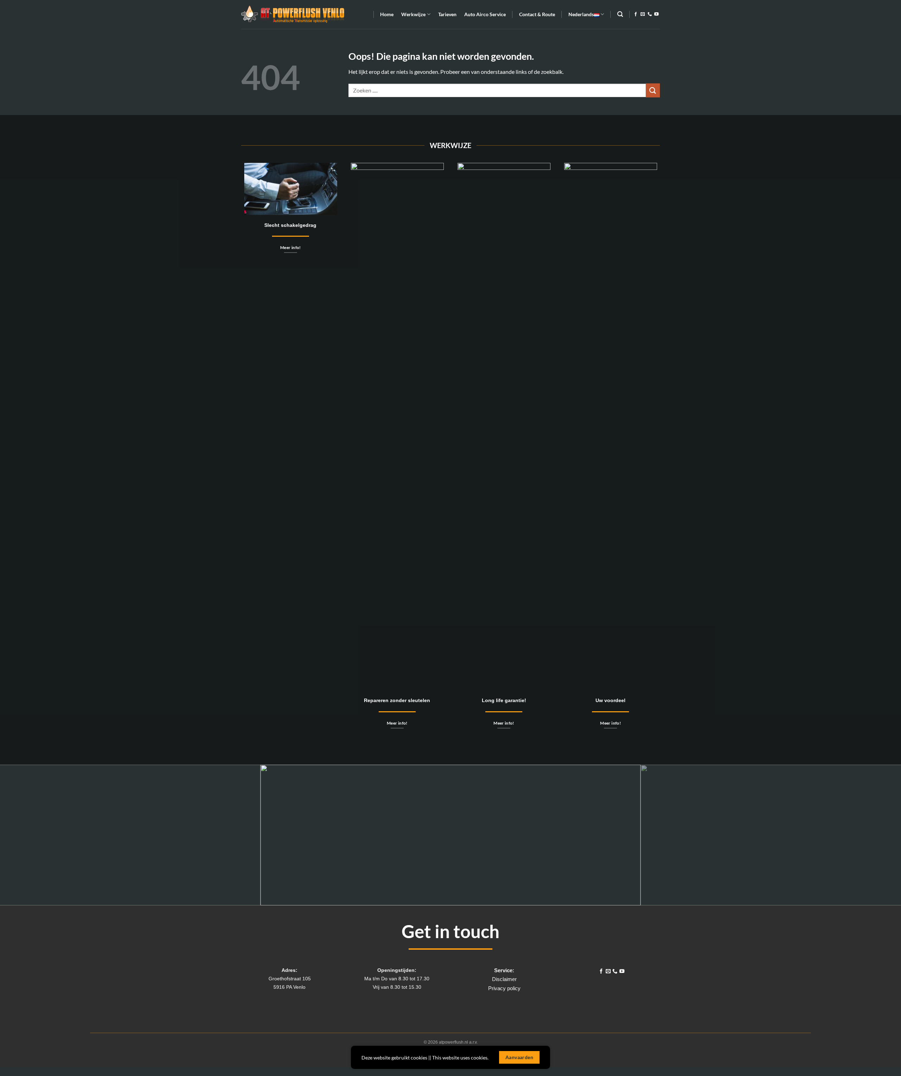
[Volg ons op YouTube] (656, 14)
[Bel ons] (650, 14)
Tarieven (447, 14)
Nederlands (581, 14)
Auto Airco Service (485, 14)
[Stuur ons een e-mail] (643, 14)
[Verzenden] (653, 90)
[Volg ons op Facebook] (636, 14)
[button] (537, 14)
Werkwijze (413, 14)
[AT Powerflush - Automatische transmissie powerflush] (292, 14)
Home (386, 14)
